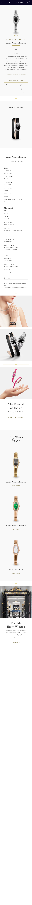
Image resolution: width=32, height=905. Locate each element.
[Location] (29, 2)
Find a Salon (16, 643)
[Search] (27, 2)
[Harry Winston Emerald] (16, 129)
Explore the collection (16, 418)
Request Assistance (16, 80)
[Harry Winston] (16, 3)
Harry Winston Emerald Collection (16, 40)
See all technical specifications (12, 89)
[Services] (5, 2)
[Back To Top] (29, 902)
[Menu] (2, 2)
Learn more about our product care (13, 92)
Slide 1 (17, 35)
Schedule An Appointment (16, 75)
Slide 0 (14, 35)
